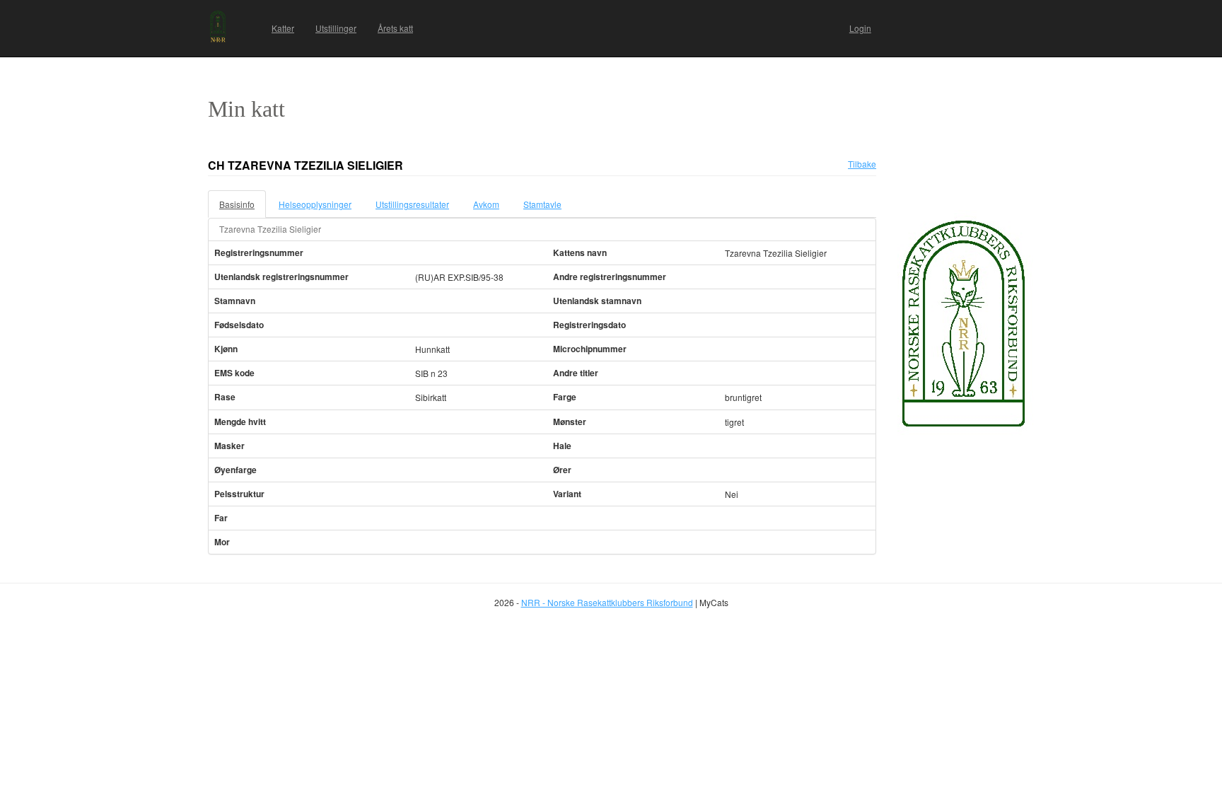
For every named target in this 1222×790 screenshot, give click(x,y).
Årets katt (395, 28)
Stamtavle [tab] (542, 204)
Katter (283, 28)
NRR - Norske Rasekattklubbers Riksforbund (607, 602)
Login (860, 28)
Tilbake (862, 164)
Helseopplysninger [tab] (315, 204)
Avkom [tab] (486, 204)
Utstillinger (335, 28)
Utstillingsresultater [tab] (412, 204)
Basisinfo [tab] (237, 204)
